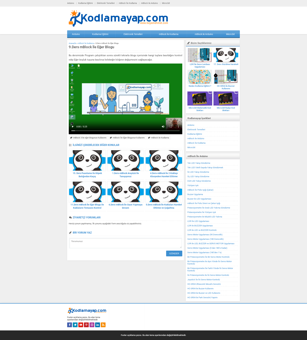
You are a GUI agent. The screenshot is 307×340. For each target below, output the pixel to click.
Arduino (70, 3)
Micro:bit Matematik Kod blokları (200, 109)
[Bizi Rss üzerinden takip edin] (103, 324)
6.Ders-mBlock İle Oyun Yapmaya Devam (125, 206)
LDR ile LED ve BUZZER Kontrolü (201, 230)
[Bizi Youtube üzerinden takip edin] (80, 324)
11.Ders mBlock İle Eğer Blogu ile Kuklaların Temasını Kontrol (87, 206)
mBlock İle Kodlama (128, 3)
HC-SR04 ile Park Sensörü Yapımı (202, 297)
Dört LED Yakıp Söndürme (199, 181)
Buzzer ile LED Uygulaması (199, 199)
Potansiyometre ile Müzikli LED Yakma (204, 216)
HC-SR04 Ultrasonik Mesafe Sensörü (204, 284)
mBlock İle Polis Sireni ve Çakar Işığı (203, 203)
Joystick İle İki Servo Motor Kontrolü (203, 279)
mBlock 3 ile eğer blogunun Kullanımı (89, 137)
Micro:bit (166, 3)
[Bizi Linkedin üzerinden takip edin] (97, 324)
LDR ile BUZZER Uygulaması (200, 225)
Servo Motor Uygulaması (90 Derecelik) (205, 234)
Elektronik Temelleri (106, 3)
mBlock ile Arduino (149, 3)
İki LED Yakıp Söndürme (198, 172)
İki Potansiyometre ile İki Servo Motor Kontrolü (208, 275)
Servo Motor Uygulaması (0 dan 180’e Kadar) (207, 248)
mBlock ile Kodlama (160, 137)
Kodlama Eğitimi (85, 3)
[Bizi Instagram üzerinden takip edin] (92, 324)
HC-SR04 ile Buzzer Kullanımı (226, 87)
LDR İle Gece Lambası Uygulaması (200, 65)
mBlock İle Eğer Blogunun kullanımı (129, 137)
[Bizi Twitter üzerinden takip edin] (75, 324)
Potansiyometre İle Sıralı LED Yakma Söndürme (208, 208)
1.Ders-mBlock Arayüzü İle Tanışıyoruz (125, 175)
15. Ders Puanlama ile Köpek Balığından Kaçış (87, 175)
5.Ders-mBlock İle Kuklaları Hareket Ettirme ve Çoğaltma (164, 206)
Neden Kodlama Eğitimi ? (200, 86)
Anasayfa (72, 43)
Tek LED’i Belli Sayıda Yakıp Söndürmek (205, 167)
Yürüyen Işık (193, 185)
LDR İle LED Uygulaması (198, 221)
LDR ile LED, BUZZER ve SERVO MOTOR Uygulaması (210, 243)
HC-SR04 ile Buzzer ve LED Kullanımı (203, 293)
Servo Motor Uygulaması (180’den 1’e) (204, 252)
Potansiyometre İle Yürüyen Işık (201, 212)
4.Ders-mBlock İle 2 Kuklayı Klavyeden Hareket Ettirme (164, 175)
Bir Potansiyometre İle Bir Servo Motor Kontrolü (208, 257)
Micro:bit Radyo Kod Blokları (226, 109)
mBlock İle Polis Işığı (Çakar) (200, 190)
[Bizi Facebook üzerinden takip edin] (69, 324)
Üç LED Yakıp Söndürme (198, 176)
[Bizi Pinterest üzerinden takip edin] (86, 324)
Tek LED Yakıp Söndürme (198, 163)
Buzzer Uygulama (195, 194)
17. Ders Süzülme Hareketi (226, 64)
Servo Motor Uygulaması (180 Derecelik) (205, 239)
